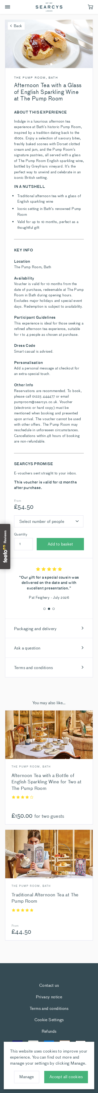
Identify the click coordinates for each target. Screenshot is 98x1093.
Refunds (49, 1030)
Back (18, 25)
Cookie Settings (49, 1019)
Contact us (49, 985)
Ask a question (27, 647)
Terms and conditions (33, 667)
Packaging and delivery (35, 628)
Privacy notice (49, 996)
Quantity (20, 534)
